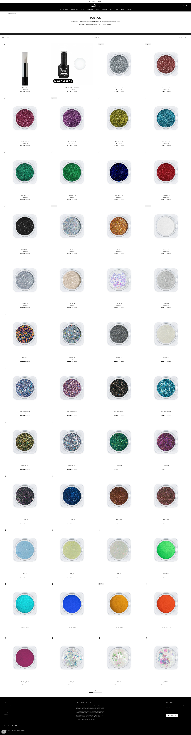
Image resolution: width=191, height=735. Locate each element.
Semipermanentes (64, 9)
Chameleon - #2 (166, 465)
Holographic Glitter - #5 (25, 465)
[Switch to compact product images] (8, 37)
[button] (22, 91)
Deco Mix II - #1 (166, 303)
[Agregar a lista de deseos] (5, 44)
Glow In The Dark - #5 (166, 627)
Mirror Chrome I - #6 (166, 141)
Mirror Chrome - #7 (25, 195)
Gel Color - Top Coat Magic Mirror (72, 87)
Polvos (14, 13)
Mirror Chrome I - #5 (119, 141)
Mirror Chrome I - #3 (25, 141)
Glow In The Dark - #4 (119, 627)
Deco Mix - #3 (166, 249)
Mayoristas (129, 9)
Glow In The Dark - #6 (24, 681)
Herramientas (90, 9)
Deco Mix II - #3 (72, 357)
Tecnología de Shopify (19, 730)
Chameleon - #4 (72, 519)
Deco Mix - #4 (25, 303)
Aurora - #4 (25, 573)
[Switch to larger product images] (3, 37)
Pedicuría (97, 9)
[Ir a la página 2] (100, 690)
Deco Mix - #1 (72, 249)
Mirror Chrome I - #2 (166, 87)
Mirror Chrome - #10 (119, 195)
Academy (116, 9)
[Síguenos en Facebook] (4, 725)
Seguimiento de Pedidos (9, 705)
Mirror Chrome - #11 (166, 195)
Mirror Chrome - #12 (25, 249)
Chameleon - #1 (119, 465)
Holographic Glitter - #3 (119, 411)
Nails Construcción (74, 9)
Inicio (5, 13)
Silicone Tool (24, 87)
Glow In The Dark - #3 (72, 627)
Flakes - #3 (166, 681)
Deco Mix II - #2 (25, 357)
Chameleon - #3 (25, 519)
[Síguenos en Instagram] (8, 725)
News (122, 9)
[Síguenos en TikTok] (20, 725)
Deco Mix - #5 (72, 303)
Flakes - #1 (72, 681)
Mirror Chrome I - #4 (72, 141)
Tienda (9, 13)
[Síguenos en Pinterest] (12, 725)
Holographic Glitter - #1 (25, 411)
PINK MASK (88, 702)
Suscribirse (172, 715)
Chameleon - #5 (119, 519)
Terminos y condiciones (8, 710)
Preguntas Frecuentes (8, 707)
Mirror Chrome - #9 (72, 195)
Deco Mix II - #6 (166, 357)
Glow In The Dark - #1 (166, 573)
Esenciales (104, 9)
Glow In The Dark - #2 (25, 627)
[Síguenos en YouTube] (16, 725)
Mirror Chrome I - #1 (119, 87)
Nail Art (82, 9)
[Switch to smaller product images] (5, 37)
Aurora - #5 (72, 573)
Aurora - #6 (119, 573)
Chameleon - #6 (166, 519)
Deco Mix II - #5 (119, 357)
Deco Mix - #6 (119, 303)
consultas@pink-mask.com (9, 712)
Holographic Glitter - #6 (72, 465)
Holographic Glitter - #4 (166, 411)
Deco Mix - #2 (119, 249)
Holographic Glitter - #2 (72, 411)
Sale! (111, 9)
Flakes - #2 (119, 681)
